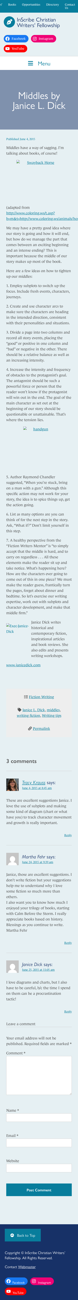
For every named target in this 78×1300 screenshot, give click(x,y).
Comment (15, 1053)
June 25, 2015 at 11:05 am (38, 969)
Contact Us (70, 6)
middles (53, 710)
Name (12, 1110)
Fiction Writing (41, 697)
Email (12, 1136)
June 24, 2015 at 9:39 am (37, 862)
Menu (43, 63)
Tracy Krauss (33, 782)
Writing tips (51, 716)
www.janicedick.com (23, 665)
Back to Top (25, 1235)
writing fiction (28, 716)
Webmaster (27, 1266)
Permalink (41, 729)
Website (12, 1161)
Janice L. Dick (33, 710)
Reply (68, 835)
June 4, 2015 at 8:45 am (37, 788)
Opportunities (31, 4)
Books (12, 4)
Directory (52, 4)
